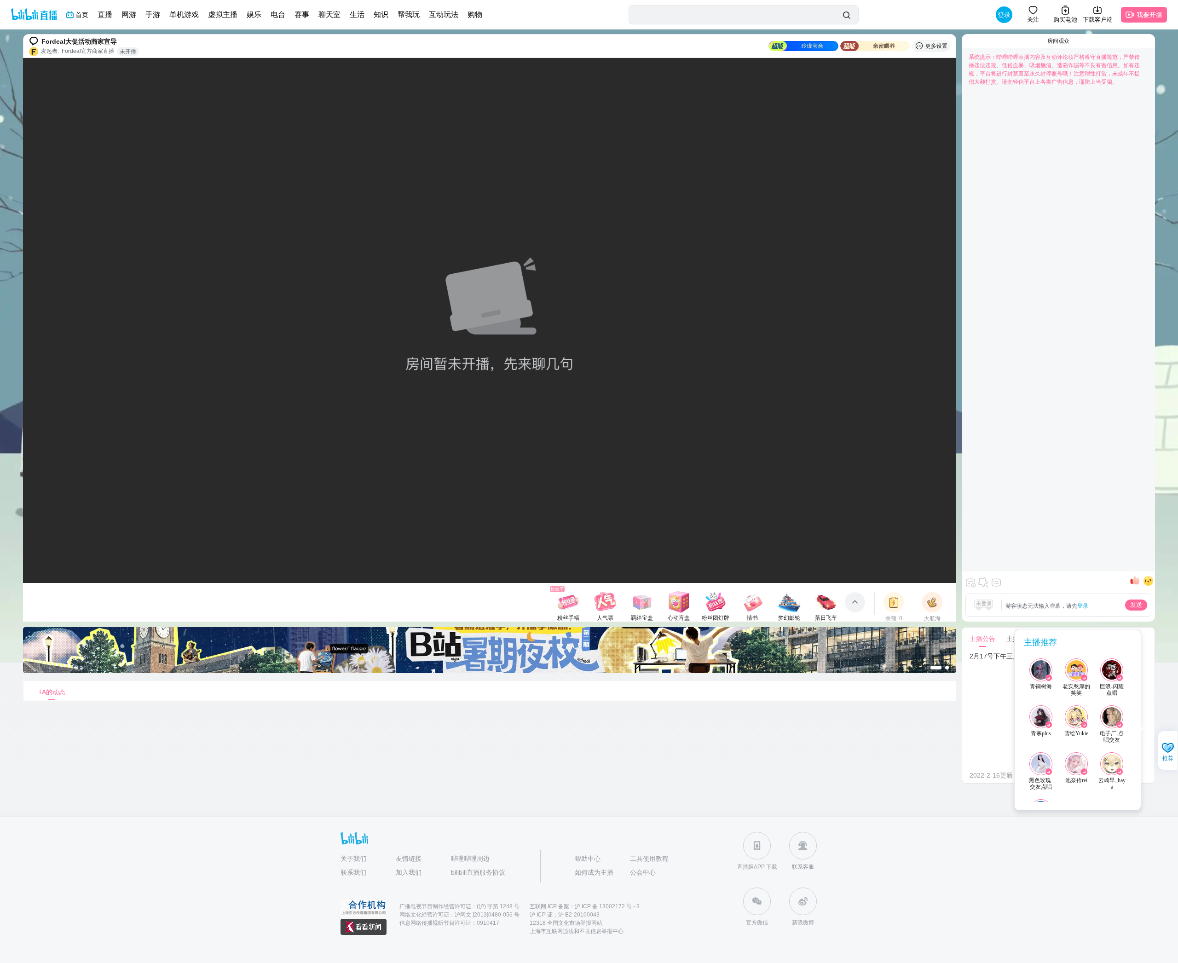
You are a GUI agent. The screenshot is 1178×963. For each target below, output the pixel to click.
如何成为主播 (594, 872)
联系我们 (353, 872)
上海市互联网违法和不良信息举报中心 (577, 931)
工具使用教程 (649, 858)
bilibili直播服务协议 (478, 872)
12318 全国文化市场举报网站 (566, 923)
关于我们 (353, 858)
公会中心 (643, 872)
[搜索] (846, 15)
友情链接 (409, 858)
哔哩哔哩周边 (470, 858)
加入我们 (409, 872)
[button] (1168, 751)
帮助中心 (588, 858)
